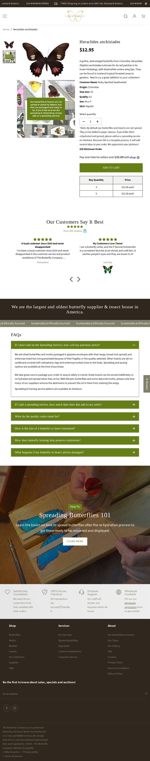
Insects (13, 651)
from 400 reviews (72, 231)
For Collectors (16, 657)
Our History (114, 646)
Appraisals (64, 646)
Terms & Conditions (118, 668)
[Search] (126, 16)
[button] (4, 16)
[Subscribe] (146, 694)
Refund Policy (115, 674)
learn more (75, 541)
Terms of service (13, 756)
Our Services (65, 635)
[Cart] (143, 16)
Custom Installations (69, 651)
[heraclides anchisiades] (46, 59)
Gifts (11, 668)
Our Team (113, 640)
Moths (12, 640)
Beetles (13, 646)
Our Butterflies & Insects (121, 635)
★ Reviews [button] (147, 384)
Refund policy (12, 752)
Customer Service (67, 657)
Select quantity (88, 114)
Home (6, 29)
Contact (112, 657)
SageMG (29, 748)
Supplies (13, 662)
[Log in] (134, 16)
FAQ (110, 651)
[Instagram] (15, 708)
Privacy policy (30, 752)
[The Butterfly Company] (75, 16)
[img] (75, 227)
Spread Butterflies (68, 640)
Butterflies (14, 635)
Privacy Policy (115, 662)
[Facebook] (7, 708)
